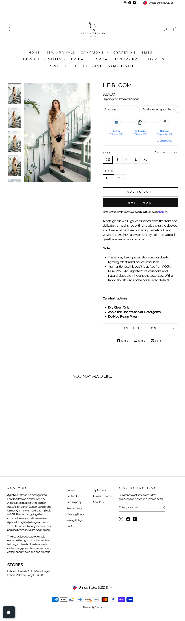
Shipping (108, 99)
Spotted (59, 66)
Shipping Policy (75, 514)
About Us (98, 502)
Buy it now (140, 202)
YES (120, 178)
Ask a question (140, 328)
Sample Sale (121, 66)
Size (140, 152)
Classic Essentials (41, 59)
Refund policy (74, 508)
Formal (102, 59)
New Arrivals (60, 52)
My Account (99, 490)
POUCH (109, 171)
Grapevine (124, 52)
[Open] (9, 612)
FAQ (69, 526)
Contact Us (72, 496)
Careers (70, 490)
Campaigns (93, 52)
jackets (156, 59)
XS (108, 160)
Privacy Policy (73, 520)
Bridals (79, 59)
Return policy (73, 502)
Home (34, 52)
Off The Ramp (88, 66)
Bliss (147, 52)
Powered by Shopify (92, 607)
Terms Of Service (102, 496)
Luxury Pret (128, 59)
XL (145, 160)
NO (108, 178)
